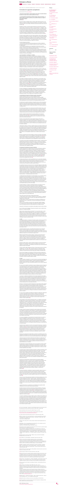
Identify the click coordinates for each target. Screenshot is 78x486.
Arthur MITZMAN (29, 11)
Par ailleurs (29, 4)
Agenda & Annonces (48, 4)
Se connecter (25, 484)
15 (29, 248)
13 (41, 155)
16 (29, 297)
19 (22, 375)
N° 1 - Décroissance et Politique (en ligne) (29, 7)
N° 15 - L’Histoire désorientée (53, 44)
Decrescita (42, 4)
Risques (50, 71)
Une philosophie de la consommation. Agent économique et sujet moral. (53, 59)
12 (42, 135)
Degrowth (33, 4)
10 (28, 83)
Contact (29, 484)
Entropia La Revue (25, 2)
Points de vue (25, 4)
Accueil (20, 7)
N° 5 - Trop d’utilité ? (52, 19)
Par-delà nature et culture (53, 55)
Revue (21, 4)
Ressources (53, 4)
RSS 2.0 (31, 484)
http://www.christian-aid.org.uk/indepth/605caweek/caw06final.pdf (28, 412)
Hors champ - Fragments (53, 62)
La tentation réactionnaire (53, 68)
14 (32, 157)
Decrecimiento (38, 4)
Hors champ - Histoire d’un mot (53, 66)
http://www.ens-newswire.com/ (27, 473)
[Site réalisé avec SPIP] (57, 484)
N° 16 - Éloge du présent (52, 46)
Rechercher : (51, 48)
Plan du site (21, 484)
